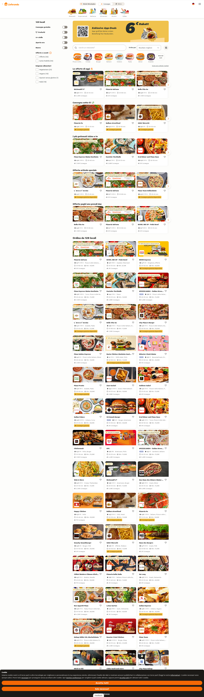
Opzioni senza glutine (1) (48, 78)
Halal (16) (42, 82)
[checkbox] (77, 58)
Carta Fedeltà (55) (46, 61)
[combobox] (102, 47)
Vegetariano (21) (45, 69)
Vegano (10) (44, 74)
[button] (10, 4)
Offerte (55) (44, 57)
